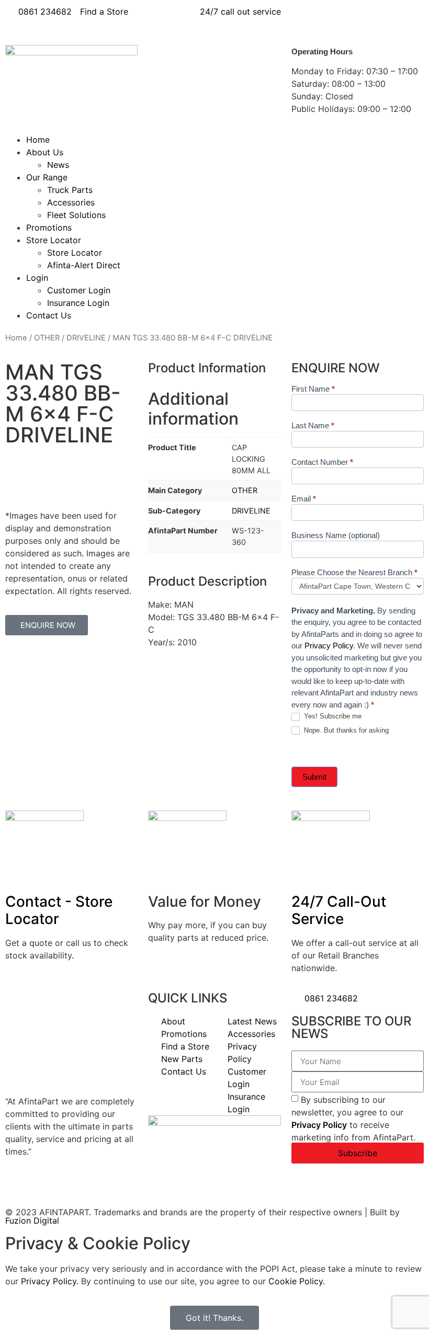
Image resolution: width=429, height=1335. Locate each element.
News (58, 164)
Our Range (46, 177)
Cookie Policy (295, 1281)
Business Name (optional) (335, 535)
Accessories (71, 202)
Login (37, 277)
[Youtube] (362, 18)
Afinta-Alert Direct (83, 265)
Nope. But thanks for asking (345, 730)
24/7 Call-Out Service (338, 910)
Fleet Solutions (76, 215)
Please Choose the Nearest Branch (354, 572)
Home (38, 139)
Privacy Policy (328, 645)
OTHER (47, 338)
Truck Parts (70, 190)
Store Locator (53, 240)
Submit (314, 776)
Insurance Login (78, 303)
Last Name (312, 425)
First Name (313, 389)
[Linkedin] (333, 18)
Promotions (49, 227)
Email (303, 499)
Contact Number (322, 462)
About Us (44, 152)
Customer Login (78, 290)
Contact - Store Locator (58, 910)
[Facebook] (304, 18)
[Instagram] (391, 18)
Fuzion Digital (32, 1220)
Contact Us (48, 315)
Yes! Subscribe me (332, 716)
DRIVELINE (86, 338)
